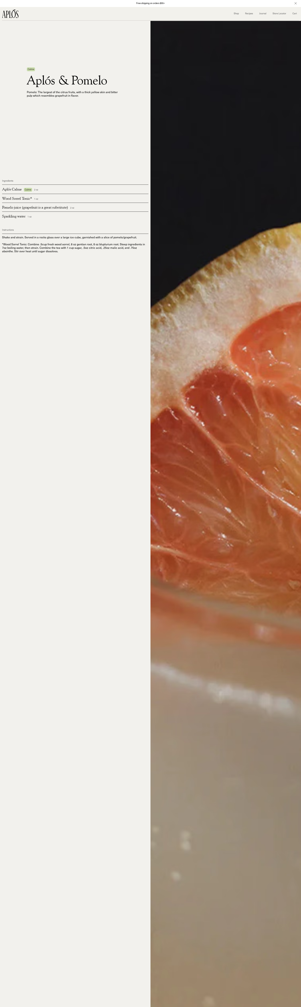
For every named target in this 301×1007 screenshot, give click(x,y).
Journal (262, 14)
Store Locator (279, 14)
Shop (236, 14)
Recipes (249, 14)
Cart (294, 14)
